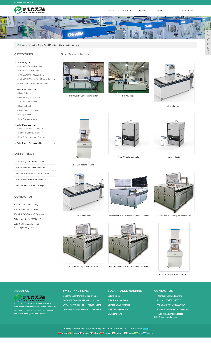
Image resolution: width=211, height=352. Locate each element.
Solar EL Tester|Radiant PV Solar (83, 266)
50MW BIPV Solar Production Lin (31, 179)
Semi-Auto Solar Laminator (30, 128)
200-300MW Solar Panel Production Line (36, 79)
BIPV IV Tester (128, 96)
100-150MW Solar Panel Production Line (82, 305)
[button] (148, 10)
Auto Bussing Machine (28, 102)
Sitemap (139, 328)
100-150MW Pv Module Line (31, 75)
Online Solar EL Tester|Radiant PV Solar (174, 215)
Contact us (187, 10)
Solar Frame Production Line (30, 143)
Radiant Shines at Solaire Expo (30, 185)
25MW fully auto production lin (30, 161)
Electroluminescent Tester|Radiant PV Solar (129, 266)
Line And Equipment (27, 119)
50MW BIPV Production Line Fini (31, 167)
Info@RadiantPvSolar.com (33, 214)
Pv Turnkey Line (24, 63)
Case (172, 10)
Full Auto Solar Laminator (29, 133)
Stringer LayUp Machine (29, 97)
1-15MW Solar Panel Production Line (80, 296)
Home (112, 10)
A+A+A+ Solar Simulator (129, 157)
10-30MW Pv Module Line (30, 66)
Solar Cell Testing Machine (83, 165)
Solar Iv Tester (174, 157)
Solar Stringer (24, 93)
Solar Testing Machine (69, 45)
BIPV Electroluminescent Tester (83, 96)
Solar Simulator (84, 215)
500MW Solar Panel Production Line (34, 83)
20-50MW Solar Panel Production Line (81, 300)
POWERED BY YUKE (124, 328)
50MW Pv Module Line (28, 70)
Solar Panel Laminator (27, 125)
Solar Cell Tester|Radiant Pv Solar (174, 274)
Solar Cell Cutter (25, 106)
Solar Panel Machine (48, 45)
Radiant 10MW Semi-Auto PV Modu (32, 173)
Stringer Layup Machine (119, 305)
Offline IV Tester (174, 106)
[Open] (208, 43)
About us (126, 10)
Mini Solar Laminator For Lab (31, 137)
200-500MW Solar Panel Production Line (82, 309)
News (159, 10)
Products (143, 10)
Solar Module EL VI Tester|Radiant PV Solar (129, 215)
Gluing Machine (25, 114)
